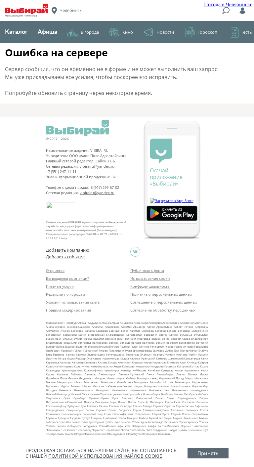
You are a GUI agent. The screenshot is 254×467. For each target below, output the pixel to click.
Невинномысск (84, 390)
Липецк (192, 374)
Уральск (193, 422)
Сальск (137, 406)
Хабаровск (139, 426)
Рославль (188, 402)
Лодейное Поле (56, 378)
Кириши (137, 362)
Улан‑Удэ (157, 422)
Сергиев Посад (106, 410)
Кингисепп (124, 362)
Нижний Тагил (80, 394)
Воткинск (202, 342)
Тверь (168, 418)
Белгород (148, 330)
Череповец (83, 430)
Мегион (51, 382)
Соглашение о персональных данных (163, 302)
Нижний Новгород (58, 394)
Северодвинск (55, 410)
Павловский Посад (149, 398)
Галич (134, 346)
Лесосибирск (165, 374)
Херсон (185, 426)
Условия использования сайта (73, 302)
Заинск (70, 354)
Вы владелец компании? (67, 278)
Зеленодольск (115, 354)
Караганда (52, 362)
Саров (180, 406)
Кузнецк (126, 370)
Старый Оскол (180, 414)
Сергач (90, 410)
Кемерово (90, 362)
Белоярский (53, 334)
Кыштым (62, 374)
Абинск (106, 322)
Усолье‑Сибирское (70, 426)
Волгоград (84, 342)
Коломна (52, 366)
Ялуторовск (149, 434)
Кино (127, 32)
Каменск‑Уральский (142, 358)
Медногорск (65, 382)
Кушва (50, 374)
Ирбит (193, 354)
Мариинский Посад (171, 378)
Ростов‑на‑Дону (56, 406)
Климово (173, 362)
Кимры (112, 362)
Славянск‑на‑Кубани (156, 410)
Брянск (173, 334)
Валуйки (98, 338)
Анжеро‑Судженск (78, 326)
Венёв (165, 338)
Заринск (81, 354)
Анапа (50, 326)
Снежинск (192, 410)
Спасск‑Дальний (122, 414)
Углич (136, 422)
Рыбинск (92, 406)
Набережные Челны (119, 386)
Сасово (189, 406)
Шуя (205, 430)
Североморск (75, 410)
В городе (90, 32)
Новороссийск (132, 394)
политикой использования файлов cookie (105, 456)
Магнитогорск (115, 378)
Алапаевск (155, 322)
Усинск (203, 422)
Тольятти (65, 422)
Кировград (159, 362)
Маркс (189, 378)
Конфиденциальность (150, 286)
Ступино (51, 418)
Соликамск (53, 414)
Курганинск (192, 370)
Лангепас (90, 374)
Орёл (67, 398)
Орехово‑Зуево (99, 398)
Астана (189, 326)
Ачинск (65, 330)
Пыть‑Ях (143, 402)
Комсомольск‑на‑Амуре (106, 366)
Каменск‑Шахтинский (170, 358)
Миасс (78, 382)
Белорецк (184, 330)
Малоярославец (147, 378)
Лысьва (73, 378)
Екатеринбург (188, 350)
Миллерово (91, 382)
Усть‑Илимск (107, 426)
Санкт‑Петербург (67, 322)
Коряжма (170, 366)
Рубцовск (73, 406)
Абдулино (94, 322)
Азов (137, 322)
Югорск (79, 434)
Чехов (125, 430)
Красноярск (112, 370)
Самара (147, 406)
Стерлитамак (199, 414)
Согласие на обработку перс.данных (162, 310)
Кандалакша (192, 358)
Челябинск (68, 430)
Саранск (158, 406)
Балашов (102, 330)
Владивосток (199, 338)
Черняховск (112, 430)
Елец (49, 354)
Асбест (178, 326)
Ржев (177, 402)
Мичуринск (141, 382)
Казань (97, 358)
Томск (76, 422)
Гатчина (144, 346)
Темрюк (178, 418)
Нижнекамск (180, 390)
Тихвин (203, 418)
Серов (137, 410)
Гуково (103, 350)
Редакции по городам (65, 294)
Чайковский (200, 426)
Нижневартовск (159, 390)
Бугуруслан (201, 334)
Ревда (169, 402)
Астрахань (201, 326)
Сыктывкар (110, 418)
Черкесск (98, 430)
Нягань (178, 394)
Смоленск (177, 410)
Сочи (107, 414)
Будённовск (53, 338)
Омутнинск (53, 398)
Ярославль (165, 434)
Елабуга (203, 350)
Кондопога (142, 366)
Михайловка (125, 382)
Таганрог (132, 418)
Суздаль (75, 418)
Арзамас (126, 326)
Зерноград (132, 354)
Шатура (172, 430)
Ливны (180, 374)
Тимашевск (191, 418)
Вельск (155, 338)
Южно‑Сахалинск (95, 434)
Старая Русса (160, 414)
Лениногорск (107, 374)
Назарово (150, 386)
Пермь (203, 398)
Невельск (65, 390)
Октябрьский (192, 394)
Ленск (150, 374)
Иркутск (203, 354)
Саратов (169, 406)
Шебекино (195, 430)
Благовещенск (115, 334)
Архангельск (164, 326)
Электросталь (55, 434)
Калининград (111, 358)
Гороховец (201, 346)
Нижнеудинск (199, 390)
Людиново (86, 378)
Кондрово (157, 366)
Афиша (47, 32)
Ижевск (170, 354)
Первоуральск (187, 398)
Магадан (100, 378)
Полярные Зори (106, 402)
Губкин (77, 350)
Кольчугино (82, 366)
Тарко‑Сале (156, 418)
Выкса (60, 346)
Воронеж (172, 342)
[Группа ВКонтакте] (135, 252)
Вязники (93, 346)
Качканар (78, 362)
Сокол (204, 410)
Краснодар (53, 370)
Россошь (202, 402)
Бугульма (186, 334)
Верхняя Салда (180, 338)
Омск (204, 394)
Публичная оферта (147, 270)
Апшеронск (112, 326)
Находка (51, 390)
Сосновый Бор (93, 414)
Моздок (168, 382)
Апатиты (97, 326)
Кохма (204, 366)
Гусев (128, 350)
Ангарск (60, 326)
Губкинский (90, 350)
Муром (65, 386)
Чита (149, 430)
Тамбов (143, 418)
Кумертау (167, 370)
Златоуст (146, 354)
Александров (170, 322)
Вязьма (103, 346)
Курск (204, 370)
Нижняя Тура (98, 394)
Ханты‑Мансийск (168, 426)
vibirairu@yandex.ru (97, 166)
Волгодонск (99, 342)
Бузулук (67, 338)
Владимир (70, 342)
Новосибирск (151, 394)
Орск (115, 398)
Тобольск (52, 422)
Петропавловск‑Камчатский (64, 402)
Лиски (204, 374)
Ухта (127, 426)
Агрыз (115, 322)
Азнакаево (126, 322)
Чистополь (137, 430)
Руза (83, 406)
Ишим (71, 358)
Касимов (65, 362)
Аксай (144, 322)
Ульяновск (171, 422)
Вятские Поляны (119, 346)
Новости (165, 32)
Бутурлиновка (83, 338)
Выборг (51, 346)
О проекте (55, 270)
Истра (62, 358)
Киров (148, 362)
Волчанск (148, 342)
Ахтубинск (52, 330)
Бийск (82, 334)
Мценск (76, 386)
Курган (179, 370)
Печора (89, 402)
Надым (138, 386)
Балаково (77, 330)
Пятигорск (156, 402)
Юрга (129, 434)
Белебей (160, 330)
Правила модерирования (68, 310)
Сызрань (96, 418)
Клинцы (192, 362)
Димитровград (142, 350)
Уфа (120, 426)
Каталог (16, 32)
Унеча (183, 422)
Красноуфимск (93, 370)
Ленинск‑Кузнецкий (131, 374)
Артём (151, 326)
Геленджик (157, 346)
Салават (114, 406)
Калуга (124, 358)
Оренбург (79, 398)
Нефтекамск (119, 390)
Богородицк (134, 334)
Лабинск (76, 374)
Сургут (86, 418)
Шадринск (160, 430)
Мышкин (98, 386)
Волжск (113, 342)
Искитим (51, 358)
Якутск (137, 434)
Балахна (90, 330)
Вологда (125, 342)
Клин (183, 362)
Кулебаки (154, 370)
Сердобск (125, 410)
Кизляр (102, 362)
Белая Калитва (130, 330)
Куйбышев (139, 370)
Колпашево (66, 366)
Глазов (169, 346)
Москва (51, 322)
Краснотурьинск (72, 370)
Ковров (203, 362)
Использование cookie (150, 278)
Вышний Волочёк (75, 346)
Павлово (127, 398)
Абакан (82, 322)
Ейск (176, 350)
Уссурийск (90, 426)
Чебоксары (53, 430)
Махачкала (201, 378)
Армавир (139, 326)
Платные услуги (60, 286)
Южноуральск (116, 434)
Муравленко (200, 382)
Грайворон (53, 350)
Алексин (185, 322)
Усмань (51, 426)
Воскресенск (187, 342)
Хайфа (152, 426)
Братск (163, 334)
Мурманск (52, 386)
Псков (132, 402)
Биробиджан (96, 334)
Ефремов (58, 354)
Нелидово (102, 390)
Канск (204, 358)
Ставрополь (142, 414)
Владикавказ (54, 342)
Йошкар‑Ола (83, 358)
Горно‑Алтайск (183, 346)
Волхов (136, 342)
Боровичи (150, 334)
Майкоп (131, 378)
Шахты (183, 430)
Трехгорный (96, 422)
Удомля (145, 422)
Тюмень (126, 422)
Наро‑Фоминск (180, 386)
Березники (70, 334)
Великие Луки (114, 338)
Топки (84, 422)
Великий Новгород (137, 338)
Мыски (86, 386)
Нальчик (164, 386)
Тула (117, 422)
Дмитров (158, 350)
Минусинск (108, 382)
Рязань (103, 406)
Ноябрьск (167, 394)
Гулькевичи (116, 350)
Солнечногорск (71, 414)
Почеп (122, 402)
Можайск (156, 382)
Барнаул (114, 330)
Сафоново (201, 406)
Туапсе (109, 422)
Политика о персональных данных (161, 294)
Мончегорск (182, 382)
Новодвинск (114, 394)
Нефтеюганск (138, 390)
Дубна (169, 350)
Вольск (160, 342)
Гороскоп (207, 32)
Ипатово (182, 354)
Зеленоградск (96, 354)
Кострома (183, 366)
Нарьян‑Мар (200, 386)
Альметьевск (199, 322)
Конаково (128, 366)
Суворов (63, 418)
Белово (172, 330)
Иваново (158, 354)
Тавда (122, 418)
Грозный (66, 350)
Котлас (194, 366)
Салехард (126, 406)
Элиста (68, 434)
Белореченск (199, 330)
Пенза (170, 398)
